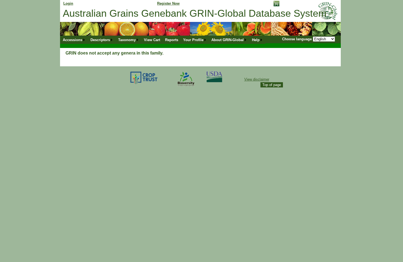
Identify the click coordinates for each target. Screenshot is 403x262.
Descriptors (100, 40)
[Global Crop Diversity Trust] (144, 84)
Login (68, 3)
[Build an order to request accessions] (276, 5)
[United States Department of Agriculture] (214, 81)
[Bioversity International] (186, 86)
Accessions (72, 40)
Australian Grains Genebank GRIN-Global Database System (195, 13)
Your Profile (193, 40)
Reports (171, 40)
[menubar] (162, 40)
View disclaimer (256, 79)
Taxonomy (127, 40)
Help (256, 40)
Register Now (168, 3)
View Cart (152, 40)
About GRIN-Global (227, 40)
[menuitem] (74, 39)
